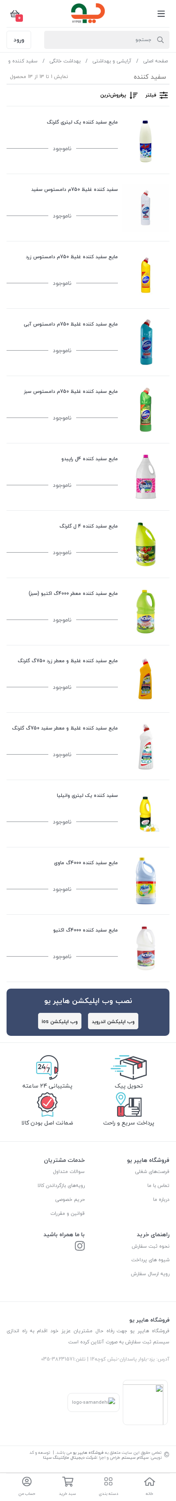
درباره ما (161, 1199)
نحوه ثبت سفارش (150, 1246)
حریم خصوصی (70, 1199)
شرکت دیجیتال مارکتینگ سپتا (70, 1457)
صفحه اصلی (155, 61)
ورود (19, 39)
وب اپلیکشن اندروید (113, 1021)
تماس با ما (158, 1185)
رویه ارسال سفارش (150, 1273)
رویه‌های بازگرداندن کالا (61, 1185)
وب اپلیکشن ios (60, 1021)
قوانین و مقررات (67, 1213)
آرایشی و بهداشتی (112, 61)
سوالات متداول (69, 1171)
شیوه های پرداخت (150, 1259)
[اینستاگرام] (80, 1246)
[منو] (161, 13)
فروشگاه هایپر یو (88, 1452)
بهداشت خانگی (65, 61)
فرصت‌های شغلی (152, 1171)
